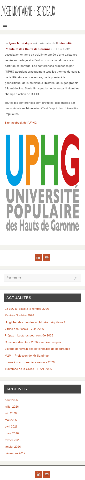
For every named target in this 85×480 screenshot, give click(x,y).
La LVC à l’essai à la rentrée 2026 (27, 308)
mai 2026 (11, 420)
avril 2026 (11, 426)
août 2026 (11, 400)
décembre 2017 (15, 453)
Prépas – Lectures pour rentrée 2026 (29, 335)
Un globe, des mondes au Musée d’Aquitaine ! (35, 322)
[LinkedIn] (38, 257)
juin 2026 (11, 413)
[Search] (76, 279)
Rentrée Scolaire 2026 (19, 315)
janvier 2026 (13, 446)
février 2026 (12, 440)
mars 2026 (12, 433)
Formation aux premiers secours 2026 (30, 362)
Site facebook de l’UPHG (21, 122)
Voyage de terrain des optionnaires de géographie (37, 348)
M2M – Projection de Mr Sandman (27, 355)
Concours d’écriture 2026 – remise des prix (33, 342)
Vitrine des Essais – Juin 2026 (24, 328)
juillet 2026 (12, 406)
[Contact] (46, 257)
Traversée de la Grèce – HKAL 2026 (28, 368)
